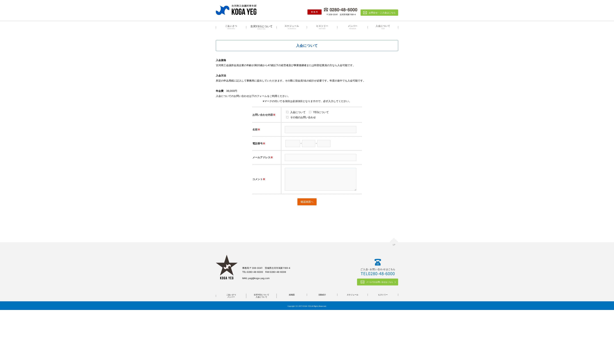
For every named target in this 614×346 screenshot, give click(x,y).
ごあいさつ (231, 27)
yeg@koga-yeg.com (259, 278)
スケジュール (292, 27)
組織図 (292, 294)
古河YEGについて (261, 294)
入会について (383, 27)
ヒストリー (322, 27)
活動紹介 (322, 294)
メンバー (352, 27)
